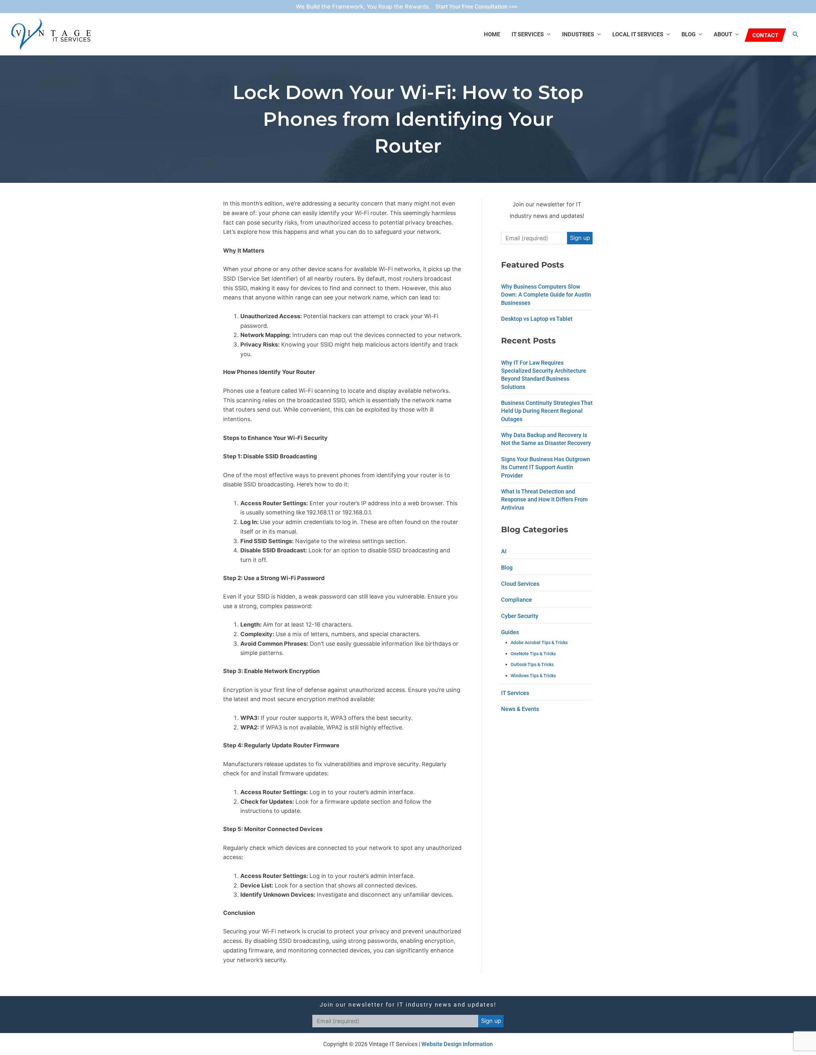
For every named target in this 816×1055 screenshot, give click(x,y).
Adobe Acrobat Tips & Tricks (539, 642)
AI (503, 551)
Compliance (516, 599)
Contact (765, 35)
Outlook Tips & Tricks (532, 664)
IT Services (528, 34)
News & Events (520, 709)
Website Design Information (457, 1044)
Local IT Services (637, 34)
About (723, 34)
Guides (510, 632)
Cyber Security (519, 616)
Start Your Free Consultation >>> (476, 6)
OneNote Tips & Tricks (533, 654)
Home (492, 34)
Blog (688, 34)
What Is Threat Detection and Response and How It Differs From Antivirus (544, 499)
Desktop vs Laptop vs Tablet (536, 318)
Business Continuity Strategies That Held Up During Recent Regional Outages (547, 410)
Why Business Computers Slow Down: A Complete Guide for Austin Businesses (546, 294)
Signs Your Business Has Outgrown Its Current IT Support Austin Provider (545, 467)
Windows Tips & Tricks (533, 675)
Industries (578, 34)
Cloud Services (520, 583)
